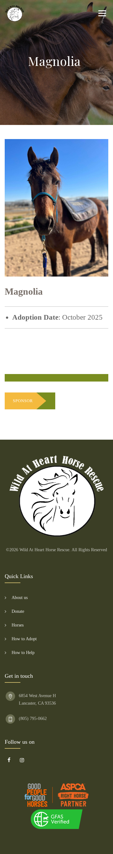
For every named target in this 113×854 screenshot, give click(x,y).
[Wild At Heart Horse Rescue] (14, 13)
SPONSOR (23, 400)
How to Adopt (24, 639)
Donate (18, 611)
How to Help (23, 652)
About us (20, 597)
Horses (18, 625)
